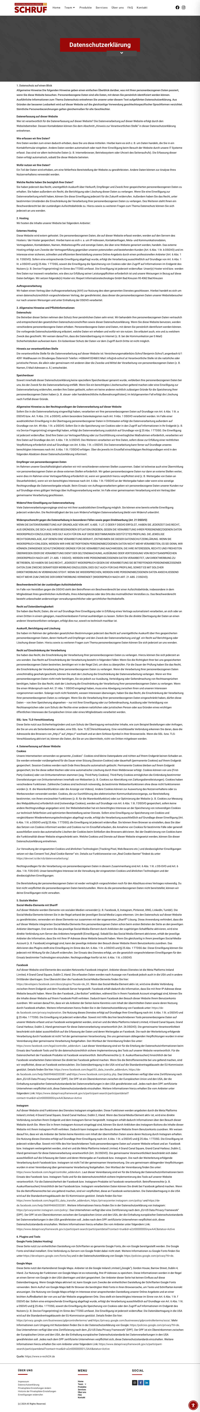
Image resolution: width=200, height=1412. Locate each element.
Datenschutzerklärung (28, 1384)
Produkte (82, 1387)
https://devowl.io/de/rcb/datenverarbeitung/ (43, 859)
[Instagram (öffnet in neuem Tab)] (184, 7)
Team (80, 1384)
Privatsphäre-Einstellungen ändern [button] (34, 1388)
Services (82, 1389)
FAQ (80, 1395)
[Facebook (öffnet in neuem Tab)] (177, 7)
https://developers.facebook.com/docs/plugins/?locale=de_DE (53, 984)
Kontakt (81, 1397)
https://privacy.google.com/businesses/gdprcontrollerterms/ (52, 1320)
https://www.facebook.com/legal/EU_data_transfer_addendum (91, 1070)
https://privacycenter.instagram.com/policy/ (117, 1201)
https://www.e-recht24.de (40, 1357)
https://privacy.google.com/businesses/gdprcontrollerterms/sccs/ (131, 1320)
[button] (103, 1384)
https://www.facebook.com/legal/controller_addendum (49, 1046)
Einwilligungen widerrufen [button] (30, 1394)
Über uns (82, 1392)
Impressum (23, 1381)
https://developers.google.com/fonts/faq (47, 1256)
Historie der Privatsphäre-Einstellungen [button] (37, 1391)
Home (80, 1381)
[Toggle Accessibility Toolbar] (193, 1405)
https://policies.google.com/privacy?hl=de (148, 1256)
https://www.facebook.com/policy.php (93, 1074)
